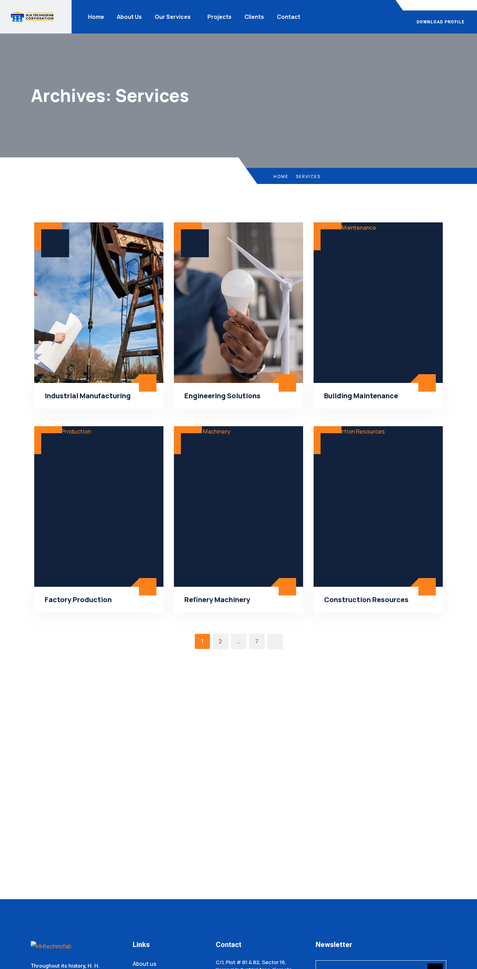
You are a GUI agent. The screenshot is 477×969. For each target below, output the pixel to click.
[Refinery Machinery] (238, 506)
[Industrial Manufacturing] (98, 302)
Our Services (173, 17)
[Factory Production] (98, 506)
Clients (254, 17)
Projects (219, 17)
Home (96, 17)
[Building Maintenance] (378, 302)
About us (144, 964)
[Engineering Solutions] (238, 302)
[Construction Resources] (378, 506)
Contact (288, 17)
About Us (129, 17)
